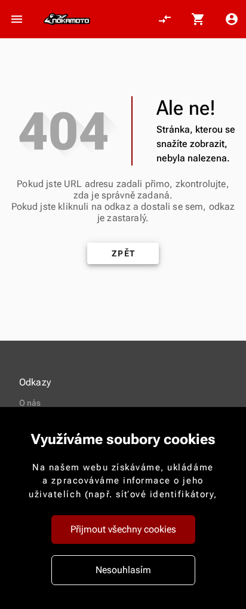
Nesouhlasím (123, 570)
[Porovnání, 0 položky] (164, 19)
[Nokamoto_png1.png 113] (67, 19)
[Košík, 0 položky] (198, 19)
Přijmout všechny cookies (123, 529)
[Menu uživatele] (231, 19)
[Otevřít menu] (16, 19)
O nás (30, 403)
